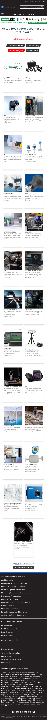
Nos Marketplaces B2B (9, 629)
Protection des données (9, 640)
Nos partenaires (7, 635)
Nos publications (7, 632)
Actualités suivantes (23, 567)
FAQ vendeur (6, 656)
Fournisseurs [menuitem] (17, 14)
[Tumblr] (29, 712)
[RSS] (33, 712)
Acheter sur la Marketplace (11, 659)
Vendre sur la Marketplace (10, 653)
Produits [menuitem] (32, 14)
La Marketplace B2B (8, 626)
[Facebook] (13, 712)
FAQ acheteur (6, 662)
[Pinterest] (25, 712)
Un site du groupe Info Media (23, 717)
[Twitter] (17, 712)
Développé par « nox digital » (39, 716)
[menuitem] (2, 14)
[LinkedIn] (21, 712)
